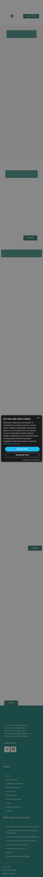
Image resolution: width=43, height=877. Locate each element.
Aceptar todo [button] (22, 449)
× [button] (38, 418)
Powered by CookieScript (31, 460)
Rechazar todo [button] (22, 455)
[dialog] (21, 438)
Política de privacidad (11, 444)
